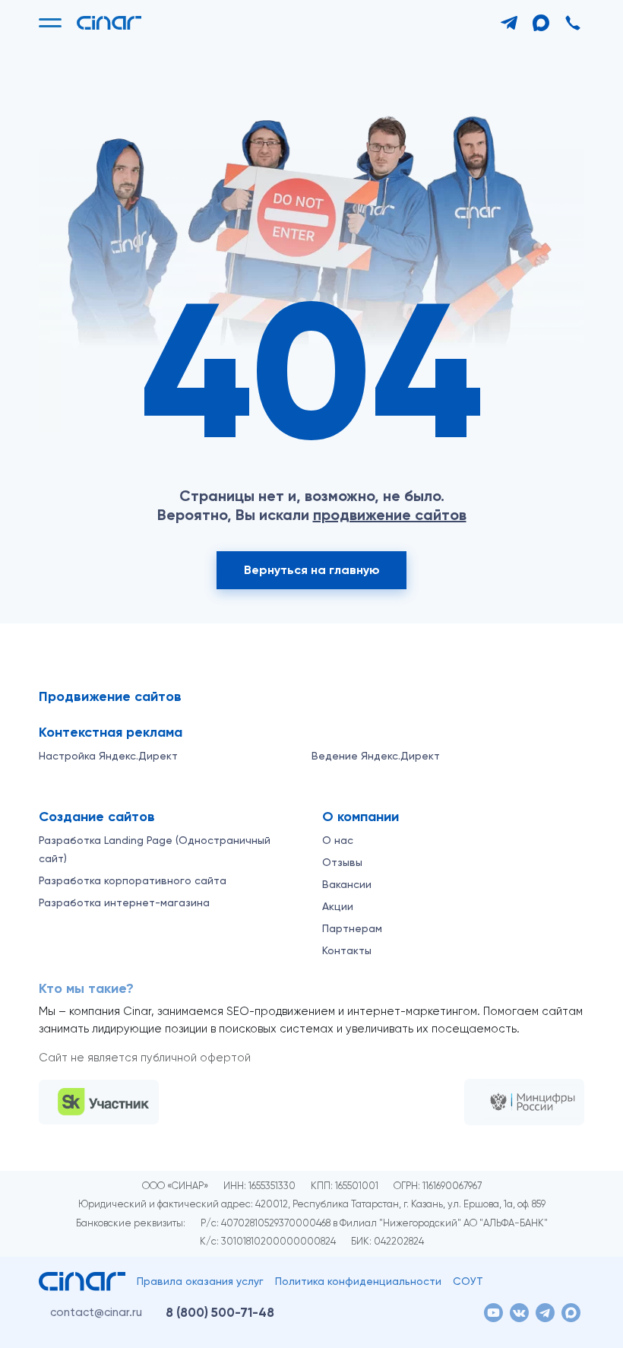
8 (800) (220, 1312)
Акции (337, 906)
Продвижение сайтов (110, 696)
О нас (337, 840)
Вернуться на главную (312, 570)
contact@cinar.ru (96, 1312)
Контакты (347, 950)
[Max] (541, 22)
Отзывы (342, 862)
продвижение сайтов (389, 515)
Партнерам (352, 928)
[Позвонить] (572, 22)
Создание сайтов (97, 816)
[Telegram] (509, 22)
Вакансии (347, 884)
